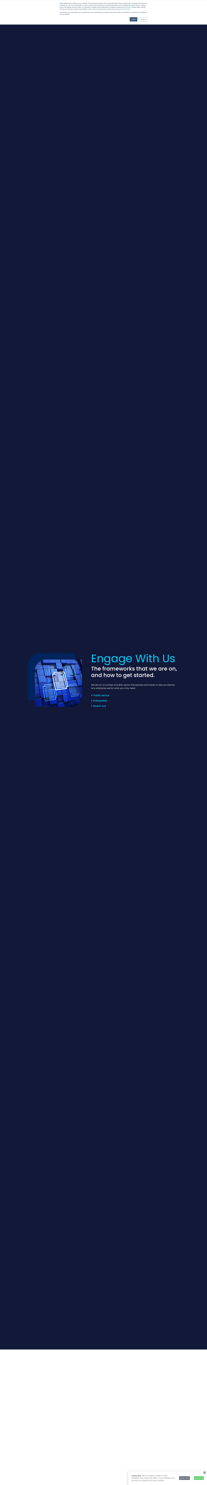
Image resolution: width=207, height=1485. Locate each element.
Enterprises (100, 700)
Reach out (99, 706)
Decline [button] (142, 19)
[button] (204, 1472)
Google (128, 7)
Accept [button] (134, 19)
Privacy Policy (126, 9)
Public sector (101, 695)
